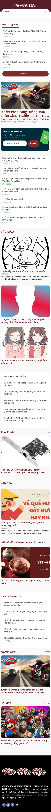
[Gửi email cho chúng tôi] (17, 805)
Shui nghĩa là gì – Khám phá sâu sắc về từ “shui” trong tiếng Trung (24, 159)
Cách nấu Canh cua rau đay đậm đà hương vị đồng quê (24, 630)
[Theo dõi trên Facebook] (4, 805)
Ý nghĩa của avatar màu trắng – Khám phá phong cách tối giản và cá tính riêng (22, 320)
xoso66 (10, 761)
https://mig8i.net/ (7, 764)
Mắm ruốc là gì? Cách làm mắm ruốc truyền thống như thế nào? (23, 604)
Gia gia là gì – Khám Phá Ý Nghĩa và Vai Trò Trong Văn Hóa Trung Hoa (24, 180)
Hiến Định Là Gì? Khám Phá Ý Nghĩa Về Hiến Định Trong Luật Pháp (24, 419)
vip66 (18, 761)
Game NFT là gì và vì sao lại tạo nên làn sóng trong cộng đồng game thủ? (24, 741)
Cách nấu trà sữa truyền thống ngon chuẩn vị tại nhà (25, 613)
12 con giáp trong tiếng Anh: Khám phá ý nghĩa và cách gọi (24, 208)
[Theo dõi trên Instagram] (8, 805)
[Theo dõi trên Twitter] (12, 805)
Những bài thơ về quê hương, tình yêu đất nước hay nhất (22, 523)
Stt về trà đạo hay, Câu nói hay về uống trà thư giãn (25, 581)
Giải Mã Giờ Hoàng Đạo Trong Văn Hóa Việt (23, 542)
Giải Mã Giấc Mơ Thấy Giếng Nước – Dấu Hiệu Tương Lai (23, 53)
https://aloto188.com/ (26, 764)
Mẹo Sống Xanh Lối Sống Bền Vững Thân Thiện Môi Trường (25, 402)
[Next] (49, 457)
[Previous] (1, 457)
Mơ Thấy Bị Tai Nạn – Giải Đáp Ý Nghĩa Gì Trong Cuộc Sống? (24, 32)
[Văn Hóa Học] (25, 6)
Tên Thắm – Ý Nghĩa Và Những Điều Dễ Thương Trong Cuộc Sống (24, 169)
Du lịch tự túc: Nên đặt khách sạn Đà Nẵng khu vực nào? (24, 63)
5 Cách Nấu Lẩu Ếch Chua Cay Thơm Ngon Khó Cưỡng (25, 639)
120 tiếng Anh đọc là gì (12, 199)
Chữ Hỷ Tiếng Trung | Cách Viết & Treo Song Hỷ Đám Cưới (24, 218)
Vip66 (2, 761)
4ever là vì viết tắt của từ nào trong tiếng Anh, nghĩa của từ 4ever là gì (25, 190)
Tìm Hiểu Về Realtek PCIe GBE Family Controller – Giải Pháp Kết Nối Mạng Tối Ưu (23, 471)
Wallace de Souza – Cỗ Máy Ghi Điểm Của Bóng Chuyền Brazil (24, 42)
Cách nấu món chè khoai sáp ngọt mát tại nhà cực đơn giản (24, 621)
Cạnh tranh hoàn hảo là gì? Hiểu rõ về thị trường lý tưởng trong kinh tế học (25, 410)
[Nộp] (45, 11)
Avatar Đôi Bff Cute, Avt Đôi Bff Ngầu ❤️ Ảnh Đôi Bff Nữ (24, 361)
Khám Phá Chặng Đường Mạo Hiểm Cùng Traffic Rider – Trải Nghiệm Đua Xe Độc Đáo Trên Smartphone (24, 114)
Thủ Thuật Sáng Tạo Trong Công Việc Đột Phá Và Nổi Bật (24, 393)
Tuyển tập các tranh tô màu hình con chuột (23, 271)
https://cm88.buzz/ (30, 761)
